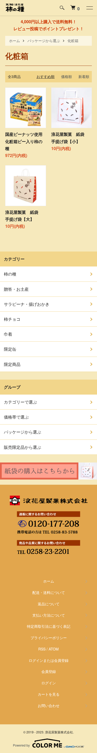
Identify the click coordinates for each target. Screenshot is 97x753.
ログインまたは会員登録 (49, 660)
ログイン (48, 682)
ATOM (54, 649)
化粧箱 (73, 40)
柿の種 (10, 274)
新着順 (83, 76)
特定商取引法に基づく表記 (48, 626)
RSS (42, 649)
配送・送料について (48, 592)
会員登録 (48, 671)
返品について (48, 603)
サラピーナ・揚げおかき (26, 304)
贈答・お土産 (16, 289)
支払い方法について (48, 615)
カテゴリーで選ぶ (20, 402)
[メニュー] (89, 7)
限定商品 (12, 364)
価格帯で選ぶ (16, 417)
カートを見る (48, 694)
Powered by (21, 745)
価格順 (66, 76)
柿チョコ (12, 319)
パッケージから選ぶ (43, 40)
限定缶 (10, 349)
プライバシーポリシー (49, 637)
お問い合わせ (48, 705)
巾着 (8, 334)
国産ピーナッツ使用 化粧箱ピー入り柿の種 (26, 141)
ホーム (14, 40)
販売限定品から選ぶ (22, 447)
